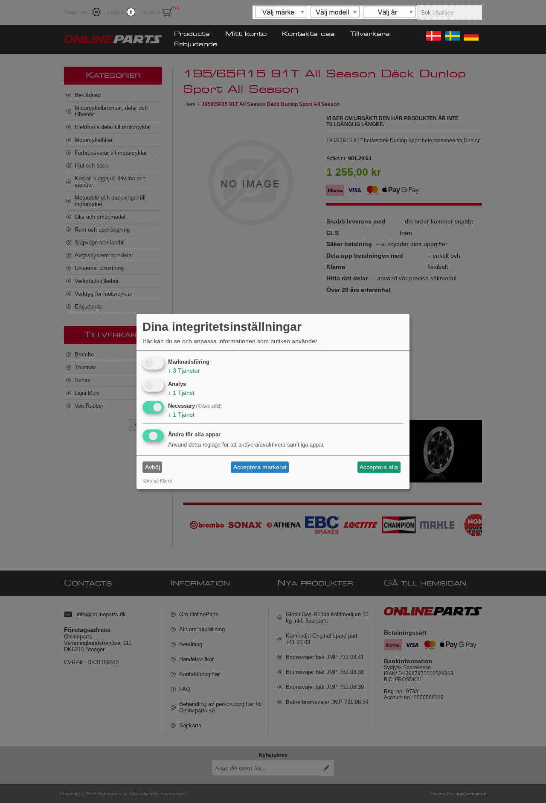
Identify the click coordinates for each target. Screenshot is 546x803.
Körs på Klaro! (157, 480)
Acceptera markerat (260, 467)
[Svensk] (452, 36)
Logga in (116, 12)
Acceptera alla (379, 467)
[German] (470, 36)
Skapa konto (77, 12)
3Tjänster (184, 370)
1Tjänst (181, 392)
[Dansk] (433, 36)
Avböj (152, 467)
